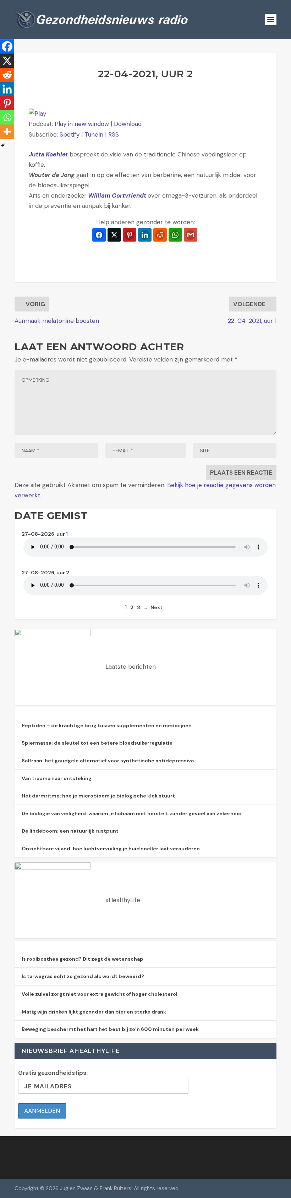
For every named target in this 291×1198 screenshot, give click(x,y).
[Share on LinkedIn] (145, 235)
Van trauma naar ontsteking (57, 778)
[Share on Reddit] (160, 235)
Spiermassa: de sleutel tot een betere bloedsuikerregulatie (97, 743)
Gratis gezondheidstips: (53, 1073)
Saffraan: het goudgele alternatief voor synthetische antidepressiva (108, 760)
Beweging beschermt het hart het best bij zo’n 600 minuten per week (110, 1029)
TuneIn (93, 134)
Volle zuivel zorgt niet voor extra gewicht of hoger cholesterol (99, 994)
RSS (113, 134)
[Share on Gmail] (190, 235)
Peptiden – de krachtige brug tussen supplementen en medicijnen (107, 725)
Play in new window (82, 124)
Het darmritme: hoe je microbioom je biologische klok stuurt (98, 796)
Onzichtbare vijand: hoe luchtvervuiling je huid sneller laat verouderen (111, 848)
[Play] (37, 113)
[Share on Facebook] (99, 235)
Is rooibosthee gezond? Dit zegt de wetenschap (82, 959)
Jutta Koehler (49, 154)
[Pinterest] (7, 103)
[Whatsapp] (7, 117)
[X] (7, 61)
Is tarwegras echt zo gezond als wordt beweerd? (83, 976)
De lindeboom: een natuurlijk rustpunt (70, 831)
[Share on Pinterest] (129, 235)
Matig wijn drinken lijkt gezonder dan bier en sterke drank (94, 1012)
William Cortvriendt (117, 195)
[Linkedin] (7, 89)
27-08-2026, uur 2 (45, 572)
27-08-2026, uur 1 (45, 534)
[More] (7, 132)
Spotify (69, 134)
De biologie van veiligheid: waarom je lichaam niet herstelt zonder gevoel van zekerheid (132, 813)
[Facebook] (7, 46)
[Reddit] (7, 75)
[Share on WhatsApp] (175, 235)
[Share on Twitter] (114, 235)
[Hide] (3, 145)
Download (128, 124)
